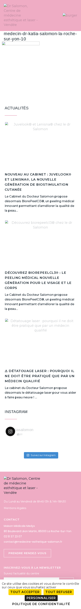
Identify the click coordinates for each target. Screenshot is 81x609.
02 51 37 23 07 (13, 536)
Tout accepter (25, 592)
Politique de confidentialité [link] (41, 604)
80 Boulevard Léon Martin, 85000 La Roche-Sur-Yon (37, 531)
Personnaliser (41, 598)
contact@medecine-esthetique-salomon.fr (33, 542)
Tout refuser (58, 592)
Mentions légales (15, 508)
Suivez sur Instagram (43, 455)
